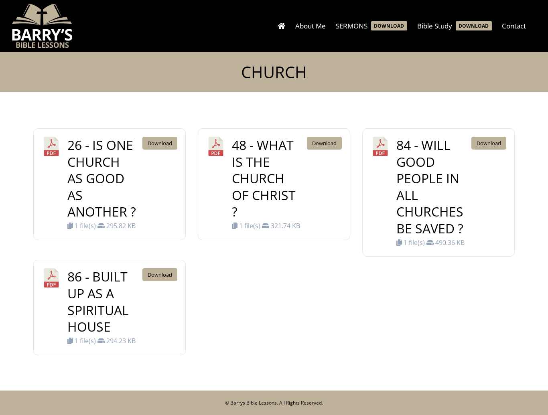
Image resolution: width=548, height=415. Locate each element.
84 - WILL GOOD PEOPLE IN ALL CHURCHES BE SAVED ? (429, 186)
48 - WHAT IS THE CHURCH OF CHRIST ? (264, 178)
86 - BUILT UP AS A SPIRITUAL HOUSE (98, 301)
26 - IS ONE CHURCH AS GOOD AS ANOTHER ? (101, 178)
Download (160, 143)
